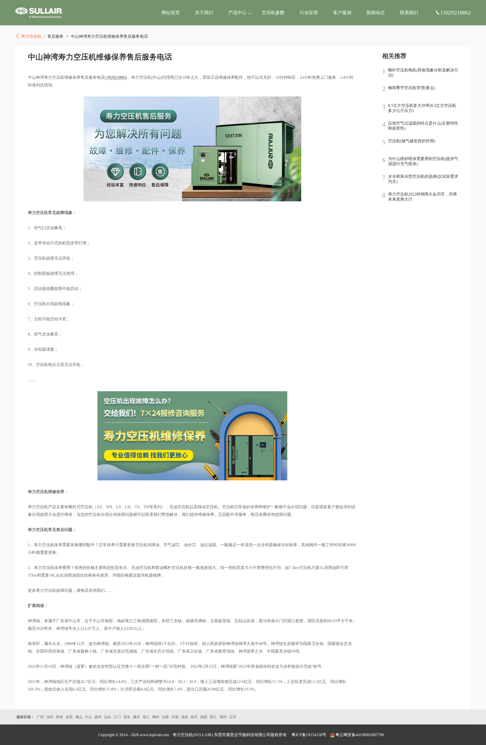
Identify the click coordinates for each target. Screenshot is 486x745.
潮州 (223, 717)
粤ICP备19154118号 (309, 735)
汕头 (107, 717)
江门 (117, 717)
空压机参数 (273, 12)
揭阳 (203, 717)
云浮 (232, 717)
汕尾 (165, 717)
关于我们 (204, 12)
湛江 (146, 717)
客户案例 (342, 12)
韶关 (194, 717)
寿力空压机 (39, 13)
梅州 (155, 717)
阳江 (213, 717)
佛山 (78, 717)
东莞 (69, 717)
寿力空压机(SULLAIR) (193, 735)
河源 (174, 717)
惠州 (98, 717)
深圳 (49, 717)
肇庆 (136, 717)
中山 (88, 717)
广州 (40, 717)
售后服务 (55, 36)
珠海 (59, 717)
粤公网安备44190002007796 (359, 735)
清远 (184, 717)
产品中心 (237, 12)
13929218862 (116, 77)
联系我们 (409, 12)
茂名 (126, 717)
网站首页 (170, 12)
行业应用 (309, 12)
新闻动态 (376, 12)
